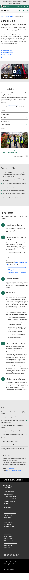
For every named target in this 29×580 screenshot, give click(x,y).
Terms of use (18, 562)
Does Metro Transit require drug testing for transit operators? (14, 426)
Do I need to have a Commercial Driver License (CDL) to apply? (14, 412)
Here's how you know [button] (14, 3)
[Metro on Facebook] (5, 555)
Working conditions (14, 114)
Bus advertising (7, 524)
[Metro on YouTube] (14, 555)
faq (4, 57)
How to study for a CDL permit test (16, 267)
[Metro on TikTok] (17, 555)
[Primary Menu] (27, 6)
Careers (12, 16)
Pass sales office (8, 538)
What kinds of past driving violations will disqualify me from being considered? (14, 421)
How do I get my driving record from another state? (14, 417)
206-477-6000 (10, 468)
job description (7, 50)
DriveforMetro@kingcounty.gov (13, 470)
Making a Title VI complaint (10, 543)
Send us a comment (8, 536)
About (7, 16)
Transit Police (7, 547)
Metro (2, 16)
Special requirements (14, 125)
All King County (9, 569)
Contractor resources (9, 526)
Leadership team (8, 515)
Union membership (14, 121)
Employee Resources (13, 105)
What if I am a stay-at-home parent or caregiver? (14, 438)
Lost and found (7, 534)
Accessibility (6, 562)
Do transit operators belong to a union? (14, 441)
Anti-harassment (8, 545)
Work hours (14, 118)
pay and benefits (8, 52)
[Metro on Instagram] (11, 555)
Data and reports (8, 522)
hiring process (7, 54)
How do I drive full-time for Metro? (14, 445)
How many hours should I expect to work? (14, 431)
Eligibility (14, 111)
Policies (5, 519)
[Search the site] (24, 6)
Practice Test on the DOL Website (16, 272)
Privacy (12, 562)
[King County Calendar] (18, 6)
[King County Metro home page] (8, 486)
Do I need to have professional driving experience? (14, 434)
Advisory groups (7, 517)
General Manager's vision (10, 513)
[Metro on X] (8, 555)
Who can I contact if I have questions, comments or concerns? (14, 449)
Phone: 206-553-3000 (9, 501)
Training (14, 128)
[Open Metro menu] (2, 11)
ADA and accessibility (9, 540)
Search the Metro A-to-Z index (13, 480)
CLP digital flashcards (13, 269)
